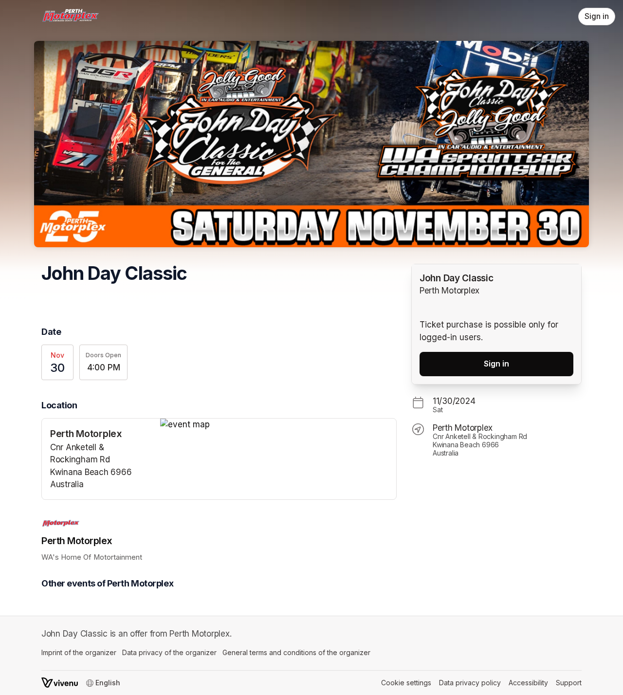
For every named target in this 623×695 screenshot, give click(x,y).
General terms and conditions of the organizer (296, 652)
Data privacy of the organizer (169, 652)
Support (569, 682)
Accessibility (528, 682)
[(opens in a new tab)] (278, 425)
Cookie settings (406, 682)
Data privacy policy (470, 682)
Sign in (597, 16)
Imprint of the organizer (78, 652)
